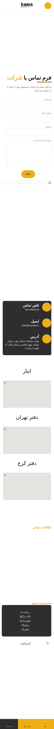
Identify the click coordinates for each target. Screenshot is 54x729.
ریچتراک (25, 625)
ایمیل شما (46, 113)
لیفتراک (25, 629)
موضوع (48, 127)
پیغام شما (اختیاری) (42, 140)
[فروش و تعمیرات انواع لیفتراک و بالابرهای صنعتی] (27, 5)
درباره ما (25, 612)
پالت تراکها (25, 616)
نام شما (47, 99)
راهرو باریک (25, 620)
